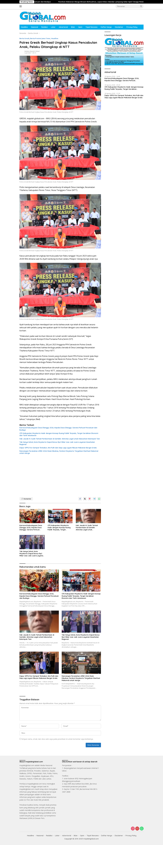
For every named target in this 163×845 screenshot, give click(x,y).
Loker (53, 27)
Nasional (34, 27)
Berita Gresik (24, 38)
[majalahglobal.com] (42, 17)
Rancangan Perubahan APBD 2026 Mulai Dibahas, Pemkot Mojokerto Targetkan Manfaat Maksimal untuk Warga (58, 452)
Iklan (73, 27)
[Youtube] (137, 829)
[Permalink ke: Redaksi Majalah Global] (21, 52)
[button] (141, 6)
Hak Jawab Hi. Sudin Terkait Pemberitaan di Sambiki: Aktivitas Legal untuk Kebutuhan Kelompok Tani (59, 439)
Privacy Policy (131, 27)
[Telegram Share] (94, 499)
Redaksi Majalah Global (31, 51)
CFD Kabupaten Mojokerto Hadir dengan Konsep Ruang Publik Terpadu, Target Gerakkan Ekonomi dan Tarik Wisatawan (58, 434)
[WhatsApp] (142, 829)
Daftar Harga (106, 27)
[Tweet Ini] (85, 499)
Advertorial (63, 27)
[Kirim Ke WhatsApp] (99, 499)
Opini (80, 27)
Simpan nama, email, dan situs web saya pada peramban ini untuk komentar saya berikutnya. (57, 739)
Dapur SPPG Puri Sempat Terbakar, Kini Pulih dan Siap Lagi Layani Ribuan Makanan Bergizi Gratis (58, 448)
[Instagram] (133, 829)
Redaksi (44, 27)
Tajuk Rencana (91, 27)
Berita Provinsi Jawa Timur (40, 38)
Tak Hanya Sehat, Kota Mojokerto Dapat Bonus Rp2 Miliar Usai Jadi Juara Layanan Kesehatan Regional (57, 443)
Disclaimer (119, 27)
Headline (24, 27)
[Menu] (21, 6)
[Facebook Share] (80, 499)
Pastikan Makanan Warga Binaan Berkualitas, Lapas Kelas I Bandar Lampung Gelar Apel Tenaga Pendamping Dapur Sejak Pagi (66, 2)
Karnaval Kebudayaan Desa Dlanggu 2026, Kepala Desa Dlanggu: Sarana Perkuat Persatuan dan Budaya (58, 429)
